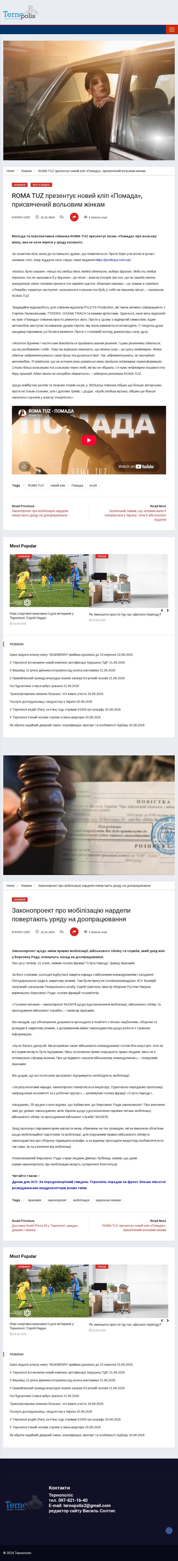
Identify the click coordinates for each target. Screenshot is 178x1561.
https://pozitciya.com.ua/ (113, 260)
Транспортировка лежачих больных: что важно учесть (48, 694)
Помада (77, 485)
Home (11, 171)
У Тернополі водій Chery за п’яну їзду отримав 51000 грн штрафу (57, 709)
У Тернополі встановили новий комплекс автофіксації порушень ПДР (59, 662)
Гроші (102, 556)
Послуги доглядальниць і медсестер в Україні (43, 701)
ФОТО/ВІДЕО (41, 185)
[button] (170, 612)
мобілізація (81, 1200)
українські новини (108, 1200)
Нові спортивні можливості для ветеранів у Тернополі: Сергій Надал (42, 615)
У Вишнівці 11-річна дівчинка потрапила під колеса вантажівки (54, 670)
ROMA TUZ (36, 485)
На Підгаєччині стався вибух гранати (36, 686)
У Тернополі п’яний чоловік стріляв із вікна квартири (47, 717)
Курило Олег (21, 217)
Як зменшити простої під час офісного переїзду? (125, 614)
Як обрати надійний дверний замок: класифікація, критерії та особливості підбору (69, 725)
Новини (26, 171)
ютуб (93, 485)
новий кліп (58, 485)
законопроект (57, 1200)
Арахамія (34, 1200)
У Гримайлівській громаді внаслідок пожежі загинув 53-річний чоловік (59, 678)
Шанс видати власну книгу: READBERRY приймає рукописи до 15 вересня (63, 654)
